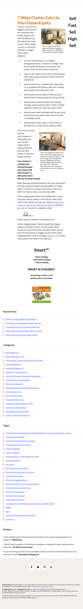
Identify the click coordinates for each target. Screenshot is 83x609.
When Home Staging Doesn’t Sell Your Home (24, 331)
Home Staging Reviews (15, 437)
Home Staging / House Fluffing (18, 445)
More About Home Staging (17, 468)
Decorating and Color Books (17, 411)
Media (8, 507)
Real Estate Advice (13, 460)
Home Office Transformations (18, 380)
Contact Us (10, 519)
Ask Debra (10, 464)
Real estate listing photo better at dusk (21, 335)
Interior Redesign (13, 449)
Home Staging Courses (15, 499)
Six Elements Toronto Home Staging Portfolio (24, 360)
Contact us (53, 235)
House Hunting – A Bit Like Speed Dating (22, 484)
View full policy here (47, 586)
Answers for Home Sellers (16, 407)
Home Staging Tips (13, 392)
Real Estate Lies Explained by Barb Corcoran (23, 323)
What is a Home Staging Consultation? (21, 319)
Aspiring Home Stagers (15, 492)
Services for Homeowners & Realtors (20, 441)
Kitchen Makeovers (13, 364)
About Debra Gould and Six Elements (20, 515)
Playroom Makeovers (14, 384)
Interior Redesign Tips (15, 400)
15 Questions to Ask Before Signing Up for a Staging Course (30, 503)
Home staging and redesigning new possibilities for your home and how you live (38, 433)
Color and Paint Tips (14, 396)
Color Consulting (12, 453)
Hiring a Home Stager (14, 476)
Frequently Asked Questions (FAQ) (19, 403)
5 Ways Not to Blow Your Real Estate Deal (22, 327)
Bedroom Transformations (17, 372)
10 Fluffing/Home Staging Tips (18, 488)
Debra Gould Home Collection (18, 415)
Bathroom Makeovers (15, 368)
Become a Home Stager (15, 496)
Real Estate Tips (12, 352)
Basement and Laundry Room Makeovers (22, 388)
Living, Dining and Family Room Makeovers (23, 376)
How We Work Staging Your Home (20, 472)
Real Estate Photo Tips (15, 356)
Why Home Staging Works (16, 480)
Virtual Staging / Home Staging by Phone (22, 456)
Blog (8, 511)
